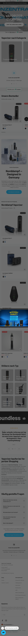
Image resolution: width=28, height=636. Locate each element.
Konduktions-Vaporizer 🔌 (14, 318)
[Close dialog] (0, 310)
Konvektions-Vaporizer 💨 (14, 316)
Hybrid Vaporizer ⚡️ (14, 319)
